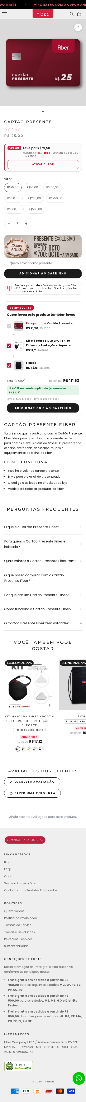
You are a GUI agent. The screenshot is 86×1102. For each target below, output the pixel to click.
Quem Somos (14, 911)
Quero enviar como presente (31, 263)
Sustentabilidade (16, 946)
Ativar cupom (43, 164)
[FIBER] (43, 840)
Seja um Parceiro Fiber (20, 883)
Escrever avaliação (34, 782)
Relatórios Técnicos (18, 939)
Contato (10, 876)
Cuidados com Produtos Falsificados (30, 890)
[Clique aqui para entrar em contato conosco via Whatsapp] (79, 1078)
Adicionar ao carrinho (43, 274)
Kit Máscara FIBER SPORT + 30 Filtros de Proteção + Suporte (29, 721)
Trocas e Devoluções (19, 932)
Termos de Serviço (18, 925)
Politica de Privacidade (20, 918)
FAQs (7, 869)
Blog (7, 862)
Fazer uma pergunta (35, 793)
